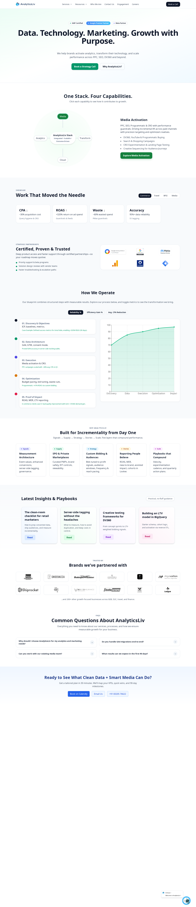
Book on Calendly (78, 693)
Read (30, 537)
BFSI (165, 195)
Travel (156, 195)
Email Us (98, 693)
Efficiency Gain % (95, 312)
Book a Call (173, 4)
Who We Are (95, 4)
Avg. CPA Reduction (117, 312)
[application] (140, 360)
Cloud (63, 159)
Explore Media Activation (136, 155)
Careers (135, 4)
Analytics (40, 138)
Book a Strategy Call (85, 66)
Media (63, 116)
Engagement (123, 4)
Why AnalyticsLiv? (112, 66)
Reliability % (75, 312)
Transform (85, 138)
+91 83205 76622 (117, 693)
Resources (80, 4)
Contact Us (109, 4)
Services (65, 4)
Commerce (145, 195)
